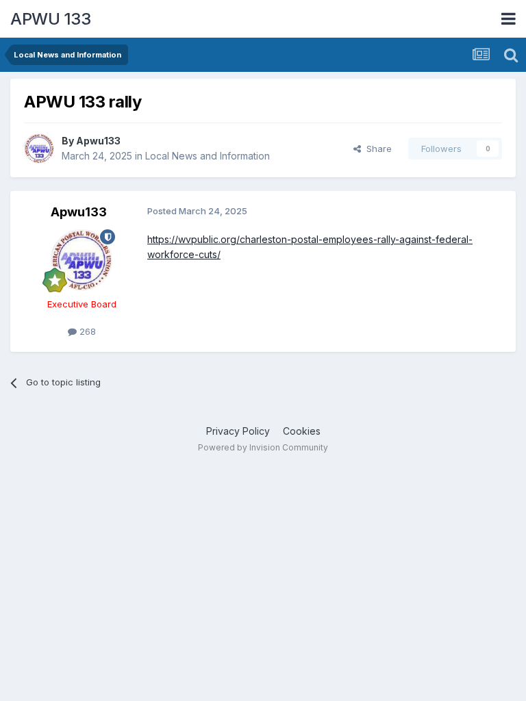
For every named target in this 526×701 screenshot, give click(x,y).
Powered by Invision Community (263, 447)
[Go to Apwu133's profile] (39, 148)
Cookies (302, 431)
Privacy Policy (238, 431)
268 (86, 331)
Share (376, 148)
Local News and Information (207, 156)
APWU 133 (50, 19)
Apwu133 (98, 140)
